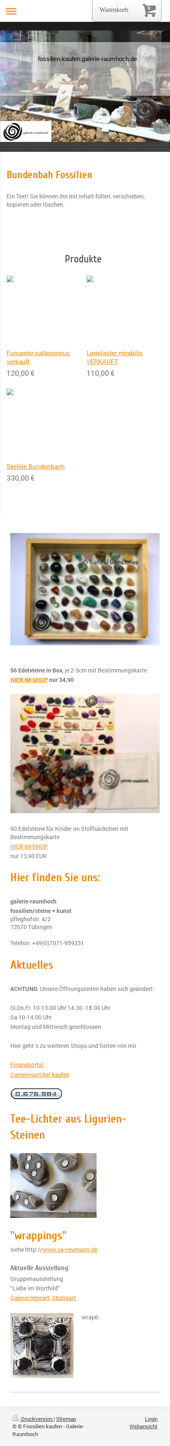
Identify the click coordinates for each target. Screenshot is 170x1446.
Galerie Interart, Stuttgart (43, 1298)
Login (151, 1418)
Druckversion (37, 1418)
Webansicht (144, 1426)
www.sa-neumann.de (69, 1249)
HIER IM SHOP (29, 846)
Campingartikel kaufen (39, 1074)
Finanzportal (27, 1065)
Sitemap (66, 1418)
